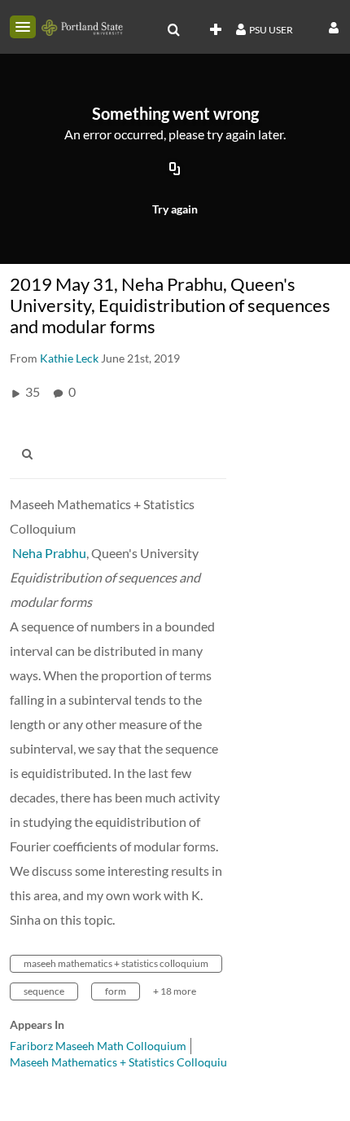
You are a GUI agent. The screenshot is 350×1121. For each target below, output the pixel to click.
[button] (23, 26)
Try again (175, 209)
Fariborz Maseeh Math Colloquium (98, 1046)
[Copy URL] (175, 169)
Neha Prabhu (49, 552)
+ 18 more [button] (174, 991)
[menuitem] (173, 30)
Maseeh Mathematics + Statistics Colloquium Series (139, 1062)
